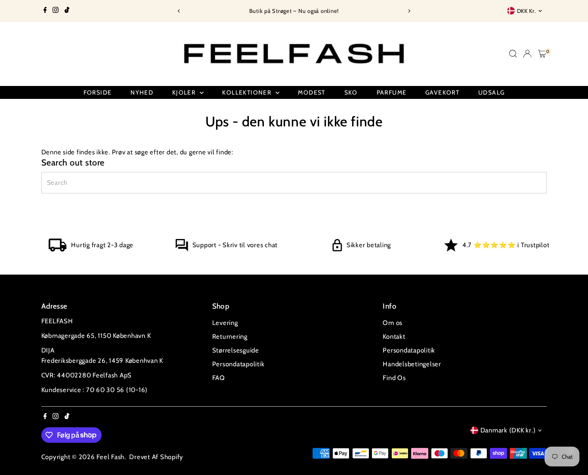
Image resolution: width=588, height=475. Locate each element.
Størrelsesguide (235, 350)
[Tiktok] (66, 10)
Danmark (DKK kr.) (508, 430)
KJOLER (185, 92)
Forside (98, 92)
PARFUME (392, 92)
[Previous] (179, 11)
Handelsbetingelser (412, 364)
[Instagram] (55, 10)
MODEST (311, 92)
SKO (351, 92)
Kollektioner (247, 92)
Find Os (394, 378)
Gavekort (442, 92)
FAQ (218, 378)
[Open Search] (513, 54)
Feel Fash (110, 457)
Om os (392, 323)
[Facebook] (45, 10)
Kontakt (394, 336)
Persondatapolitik (238, 364)
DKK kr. (526, 10)
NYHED (141, 92)
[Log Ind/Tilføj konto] (527, 54)
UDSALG (491, 92)
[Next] (409, 11)
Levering (225, 323)
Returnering (230, 336)
